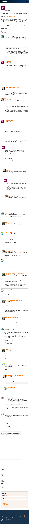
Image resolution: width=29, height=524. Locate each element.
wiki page (23, 402)
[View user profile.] (3, 8)
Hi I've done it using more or (8, 61)
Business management (4, 476)
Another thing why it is (9, 146)
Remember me (4, 501)
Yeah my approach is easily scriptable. (14, 195)
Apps (2, 469)
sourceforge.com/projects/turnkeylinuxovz (10, 16)
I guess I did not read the (11, 387)
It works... (6, 328)
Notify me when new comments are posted (7, 463)
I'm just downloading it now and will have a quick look (13, 300)
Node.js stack (25, 517)
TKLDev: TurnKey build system (8, 519)
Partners (2, 520)
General (2, 31)
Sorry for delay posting (9, 250)
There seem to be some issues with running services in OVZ (14, 273)
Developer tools (3, 481)
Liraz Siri (6, 88)
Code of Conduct (2, 517)
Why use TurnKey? (2, 516)
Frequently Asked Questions (14, 517)
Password (3, 498)
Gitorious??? (6, 412)
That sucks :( (7, 349)
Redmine (24, 520)
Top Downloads (25, 515)
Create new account (5, 503)
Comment (2, 441)
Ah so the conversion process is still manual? (12, 87)
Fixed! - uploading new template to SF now (12, 317)
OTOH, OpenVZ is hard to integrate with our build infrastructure (16, 169)
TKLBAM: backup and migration (7, 518)
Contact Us (2, 519)
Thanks (5, 259)
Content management (4, 475)
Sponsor (2, 521)
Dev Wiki (13, 46)
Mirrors (1, 518)
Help (2, 484)
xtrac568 (2, 10)
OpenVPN (25, 516)
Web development (3, 473)
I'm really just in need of (8, 232)
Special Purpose (20, 520)
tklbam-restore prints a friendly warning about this (14, 375)
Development (3, 489)
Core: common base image (8, 515)
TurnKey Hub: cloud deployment (7, 517)
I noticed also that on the (8, 289)
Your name (2, 428)
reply (27, 58)
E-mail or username (4, 495)
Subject (2, 438)
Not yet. (6, 222)
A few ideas (6, 98)
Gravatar (20, 433)
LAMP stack (25, 518)
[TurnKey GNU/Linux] (4, 2)
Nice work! (6, 35)
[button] (27, 1)
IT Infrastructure (3, 474)
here (11, 224)
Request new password (5, 504)
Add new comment (3, 32)
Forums (2, 486)
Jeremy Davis (6, 36)
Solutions (6, 514)
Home (1, 4)
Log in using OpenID (5, 502)
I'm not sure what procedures (12, 179)
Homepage (2, 435)
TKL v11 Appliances (7, 212)
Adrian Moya (6, 398)
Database (2, 480)
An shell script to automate (8, 120)
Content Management (20, 516)
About (2, 514)
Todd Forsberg (6, 213)
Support (3, 487)
